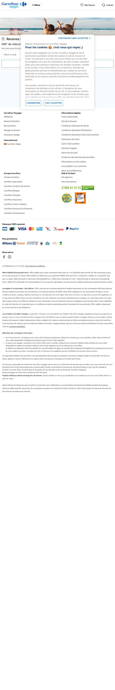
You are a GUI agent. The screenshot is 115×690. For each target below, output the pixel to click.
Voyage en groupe (12, 130)
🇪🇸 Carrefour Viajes (12, 144)
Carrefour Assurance (13, 199)
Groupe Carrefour (11, 177)
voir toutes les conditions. (35, 266)
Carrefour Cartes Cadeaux (15, 204)
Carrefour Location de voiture (17, 186)
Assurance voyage (12, 134)
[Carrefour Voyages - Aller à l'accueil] (14, 5)
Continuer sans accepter (73, 38)
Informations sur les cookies (73, 161)
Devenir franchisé (11, 121)
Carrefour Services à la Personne (18, 208)
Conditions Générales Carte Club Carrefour (80, 134)
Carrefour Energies (12, 195)
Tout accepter (53, 103)
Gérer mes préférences (71, 170)
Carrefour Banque (11, 190)
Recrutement (10, 125)
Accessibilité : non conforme (73, 166)
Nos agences (67, 177)
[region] (57, 72)
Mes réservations (68, 181)
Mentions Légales (69, 148)
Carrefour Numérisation (14, 213)
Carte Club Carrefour (70, 143)
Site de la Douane (69, 121)
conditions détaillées (17, 326)
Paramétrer (33, 103)
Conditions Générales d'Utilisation (76, 130)
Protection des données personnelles (77, 157)
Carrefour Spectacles (13, 181)
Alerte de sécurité (69, 152)
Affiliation (8, 116)
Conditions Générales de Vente (75, 125)
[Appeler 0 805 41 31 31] (86, 187)
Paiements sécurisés (70, 139)
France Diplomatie (69, 116)
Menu (37, 4)
